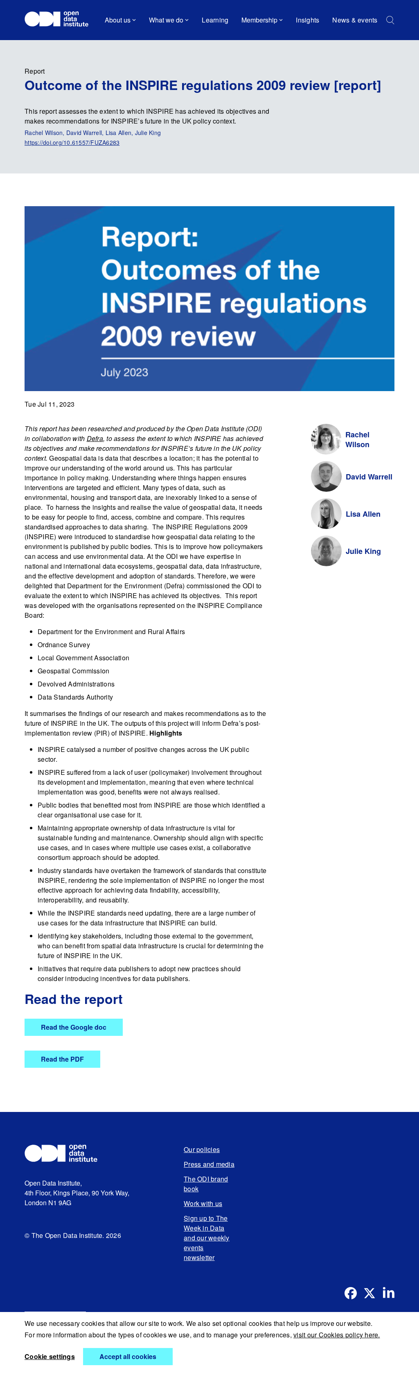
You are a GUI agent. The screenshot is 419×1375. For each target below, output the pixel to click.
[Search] (390, 20)
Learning (215, 20)
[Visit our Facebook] (351, 1293)
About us (118, 20)
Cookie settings (50, 1356)
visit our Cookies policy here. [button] (336, 1334)
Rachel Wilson (357, 439)
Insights (307, 20)
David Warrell (369, 476)
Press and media (209, 1164)
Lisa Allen (363, 514)
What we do (166, 20)
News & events (354, 20)
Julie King (363, 551)
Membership (259, 20)
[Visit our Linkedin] (388, 1293)
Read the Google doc (73, 1027)
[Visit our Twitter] (369, 1293)
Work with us (203, 1203)
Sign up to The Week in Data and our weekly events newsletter (207, 1237)
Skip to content (52, 42)
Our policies (202, 1149)
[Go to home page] (60, 20)
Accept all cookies (127, 1356)
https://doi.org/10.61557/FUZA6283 (72, 142)
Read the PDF (62, 1059)
